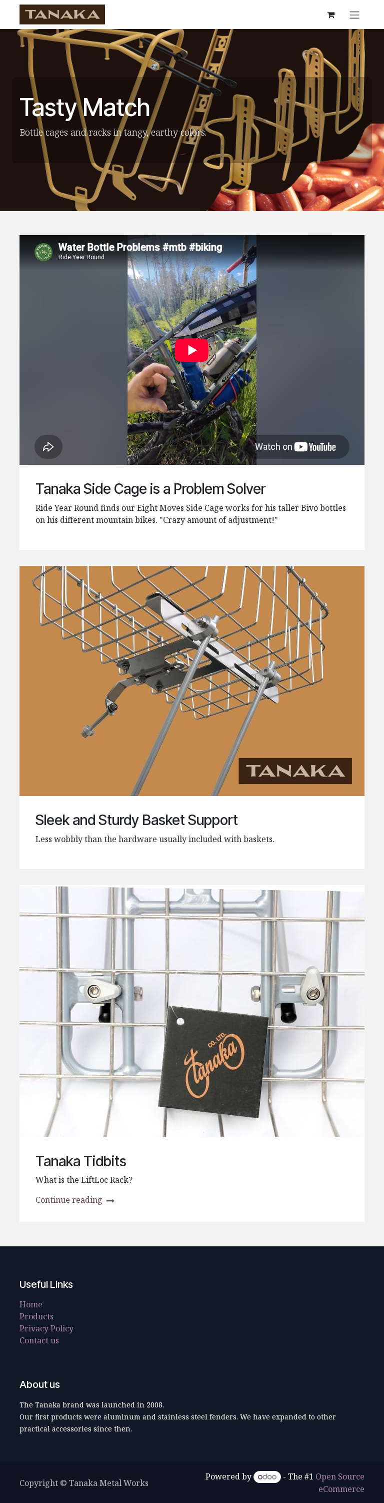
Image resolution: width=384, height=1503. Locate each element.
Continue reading (70, 1199)
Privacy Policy (47, 1328)
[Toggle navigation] (354, 14)
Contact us (39, 1340)
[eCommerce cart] (330, 15)
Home (31, 1304)
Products (37, 1316)
